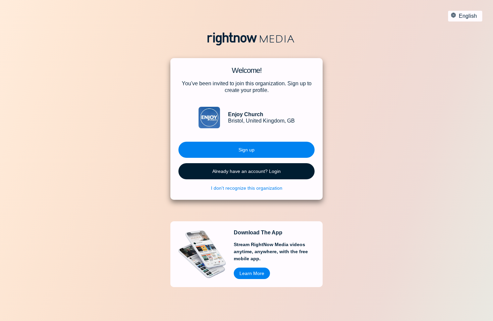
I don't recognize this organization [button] (246, 188)
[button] (246, 150)
